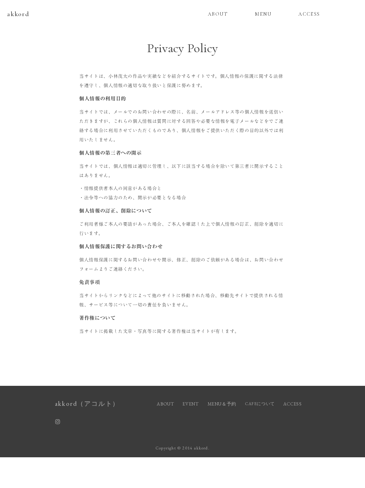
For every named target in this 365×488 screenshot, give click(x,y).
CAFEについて (260, 404)
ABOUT (218, 14)
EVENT (190, 404)
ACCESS (309, 14)
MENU (263, 14)
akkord (18, 14)
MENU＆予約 (222, 404)
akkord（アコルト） (87, 403)
